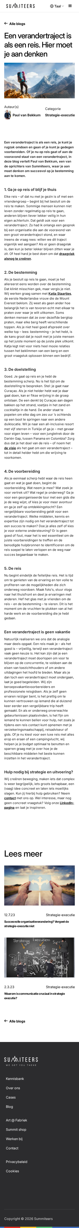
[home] (21, 6)
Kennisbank (15, 1079)
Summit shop (16, 1129)
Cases (11, 1097)
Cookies (12, 1171)
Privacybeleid (16, 1162)
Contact (12, 1148)
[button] (57, 6)
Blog (9, 1106)
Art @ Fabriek (16, 1120)
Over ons (13, 1088)
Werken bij (14, 1139)
